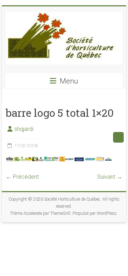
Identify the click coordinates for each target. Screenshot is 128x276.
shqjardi (23, 129)
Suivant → (109, 176)
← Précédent (22, 176)
